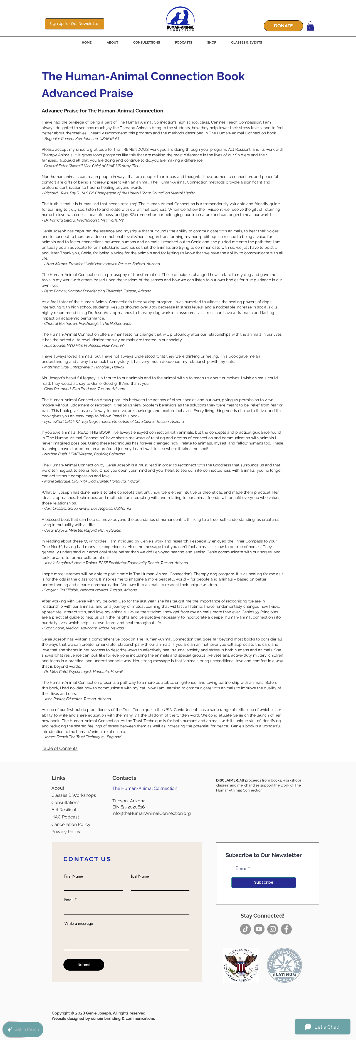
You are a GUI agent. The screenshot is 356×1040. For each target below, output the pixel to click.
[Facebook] (286, 929)
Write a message (78, 923)
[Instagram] (272, 929)
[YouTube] (259, 929)
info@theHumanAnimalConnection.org (151, 813)
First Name (73, 876)
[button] (74, 23)
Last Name (140, 876)
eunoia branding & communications (123, 1018)
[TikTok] (245, 929)
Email (68, 900)
